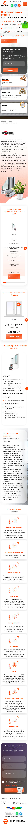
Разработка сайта (5, 802)
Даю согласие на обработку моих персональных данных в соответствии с (15, 783)
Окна (10, 121)
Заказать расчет (9, 41)
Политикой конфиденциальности (13, 784)
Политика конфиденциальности (11, 798)
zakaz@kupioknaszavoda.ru (14, 816)
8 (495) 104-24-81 (15, 1)
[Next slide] (25, 248)
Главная (3, 121)
